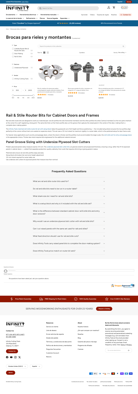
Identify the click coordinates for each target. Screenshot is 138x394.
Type (15, 45)
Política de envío (118, 381)
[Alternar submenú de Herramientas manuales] (58, 15)
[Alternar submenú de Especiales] (69, 18)
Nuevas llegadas (52, 18)
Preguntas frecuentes (53, 349)
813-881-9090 (11, 337)
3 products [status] (82, 52)
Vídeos (92, 15)
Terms (123, 345)
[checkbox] (23, 50)
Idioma (129, 2)
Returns (48, 357)
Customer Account (52, 353)
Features (16, 64)
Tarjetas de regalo (103, 15)
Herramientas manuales (48, 15)
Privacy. (129, 345)
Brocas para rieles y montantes (18, 29)
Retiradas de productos (109, 385)
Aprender (84, 15)
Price (15, 86)
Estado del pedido (52, 338)
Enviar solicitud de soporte (55, 334)
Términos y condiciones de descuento (59, 342)
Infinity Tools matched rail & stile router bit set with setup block (30, 129)
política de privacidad (105, 381)
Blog (79, 338)
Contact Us (12, 351)
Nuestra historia (83, 327)
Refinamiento (30, 18)
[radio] (44, 52)
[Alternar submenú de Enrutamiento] (17, 15)
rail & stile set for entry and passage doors (118, 135)
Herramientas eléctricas (28, 15)
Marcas (42, 18)
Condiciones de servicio (77, 381)
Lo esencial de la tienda (14, 18)
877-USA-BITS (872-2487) (15, 334)
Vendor (16, 75)
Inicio (7, 29)
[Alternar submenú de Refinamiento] (37, 18)
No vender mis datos (92, 381)
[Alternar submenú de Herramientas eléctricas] (37, 15)
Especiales (63, 18)
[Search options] (124, 46)
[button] (114, 7)
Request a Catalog (104, 308)
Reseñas (114, 15)
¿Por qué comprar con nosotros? (88, 330)
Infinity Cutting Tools (15, 381)
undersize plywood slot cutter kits (58, 147)
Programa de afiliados (85, 345)
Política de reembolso (94, 385)
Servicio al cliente (52, 327)
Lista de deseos (51, 330)
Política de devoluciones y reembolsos (59, 345)
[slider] (13, 95)
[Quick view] (63, 84)
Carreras (80, 349)
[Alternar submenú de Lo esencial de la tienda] (23, 18)
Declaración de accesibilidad (125, 385)
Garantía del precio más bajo (87, 342)
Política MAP (129, 381)
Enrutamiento (10, 15)
